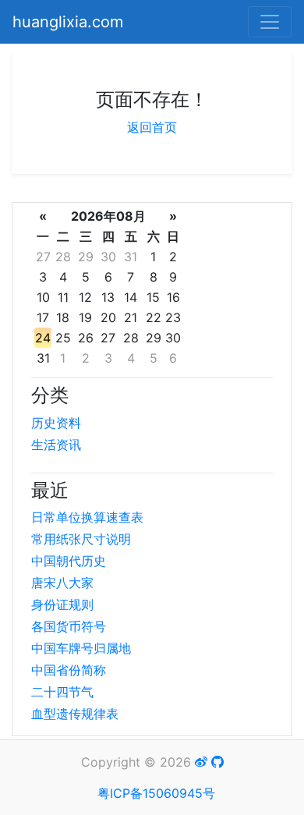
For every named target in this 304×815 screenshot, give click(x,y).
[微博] (201, 762)
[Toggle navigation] (270, 21)
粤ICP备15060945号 (156, 793)
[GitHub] (217, 762)
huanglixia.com (67, 21)
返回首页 (152, 127)
